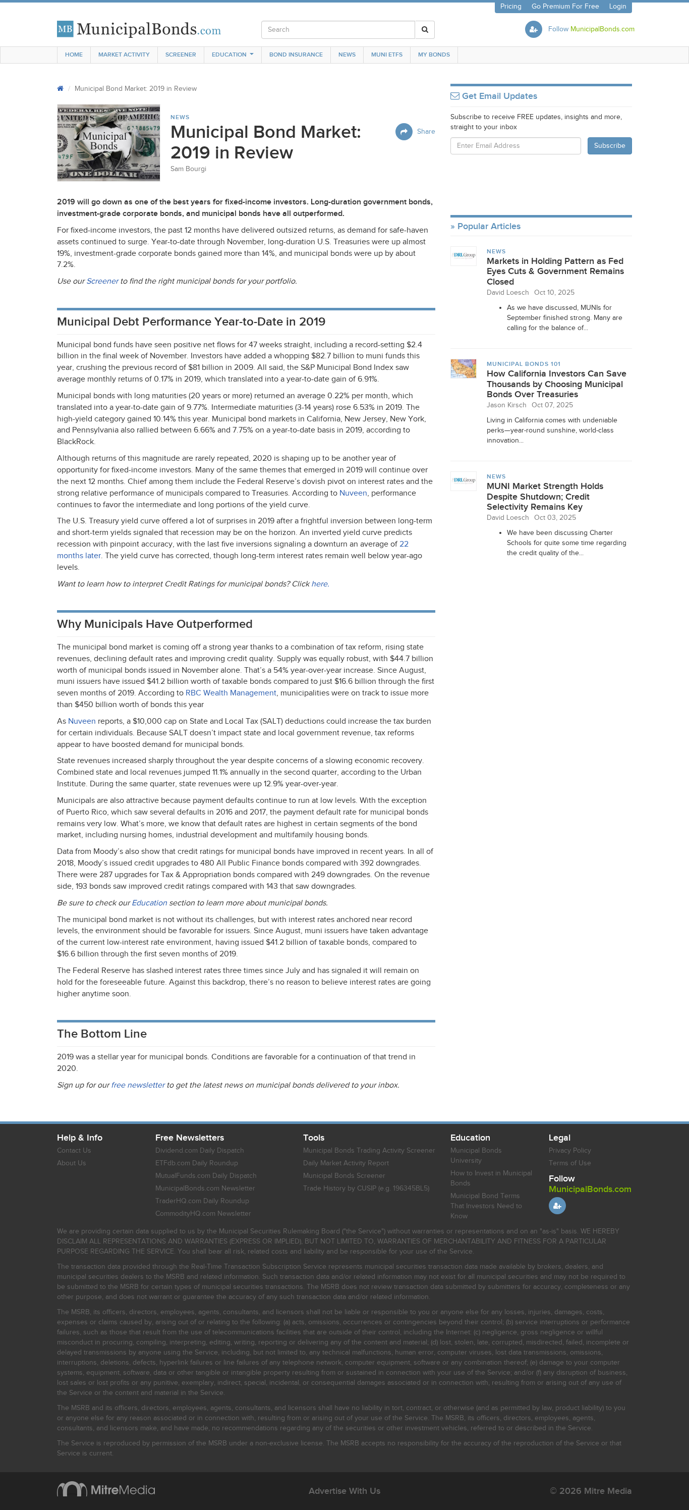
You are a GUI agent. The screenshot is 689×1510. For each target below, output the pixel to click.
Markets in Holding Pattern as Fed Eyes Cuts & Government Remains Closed (555, 271)
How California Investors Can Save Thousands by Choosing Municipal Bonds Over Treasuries (556, 384)
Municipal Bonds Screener (344, 1176)
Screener (180, 55)
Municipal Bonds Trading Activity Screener (369, 1151)
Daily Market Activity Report (346, 1163)
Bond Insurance (296, 55)
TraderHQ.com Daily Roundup (202, 1201)
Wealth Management (231, 693)
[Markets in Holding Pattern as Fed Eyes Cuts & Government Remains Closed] (463, 256)
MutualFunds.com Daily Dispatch (206, 1176)
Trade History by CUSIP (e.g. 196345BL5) (366, 1188)
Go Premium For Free (565, 7)
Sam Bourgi (188, 169)
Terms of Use (570, 1163)
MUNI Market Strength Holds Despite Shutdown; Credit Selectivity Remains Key (545, 496)
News (347, 55)
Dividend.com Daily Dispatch (199, 1151)
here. (320, 584)
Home (74, 55)
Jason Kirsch (507, 405)
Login (617, 7)
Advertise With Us (344, 1491)
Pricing (511, 7)
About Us (71, 1163)
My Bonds (434, 55)
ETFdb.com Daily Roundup (196, 1163)
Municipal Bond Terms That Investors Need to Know (486, 1206)
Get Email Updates (498, 96)
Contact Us (74, 1151)
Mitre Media (106, 1488)
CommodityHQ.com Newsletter (203, 1214)
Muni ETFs (387, 55)
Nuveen (353, 493)
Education (229, 55)
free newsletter (137, 1085)
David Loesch (508, 293)
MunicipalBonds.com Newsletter (205, 1188)
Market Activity (124, 55)
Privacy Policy (570, 1151)
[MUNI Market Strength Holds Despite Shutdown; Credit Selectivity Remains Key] (463, 481)
